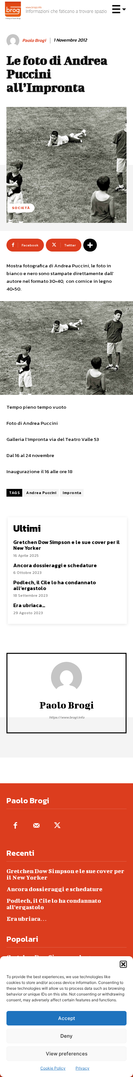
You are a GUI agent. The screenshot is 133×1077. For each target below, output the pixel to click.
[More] (90, 245)
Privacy (82, 1068)
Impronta (72, 493)
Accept (66, 1018)
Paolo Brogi (34, 40)
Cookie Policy (53, 1068)
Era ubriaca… (29, 605)
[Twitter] (57, 826)
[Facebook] (15, 826)
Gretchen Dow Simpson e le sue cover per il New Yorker (66, 545)
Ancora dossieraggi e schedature (55, 565)
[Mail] (36, 826)
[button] (123, 964)
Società (21, 207)
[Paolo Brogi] (13, 40)
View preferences (66, 1054)
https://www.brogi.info (66, 717)
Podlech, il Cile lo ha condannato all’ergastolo (54, 585)
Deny (66, 1036)
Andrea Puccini (41, 493)
